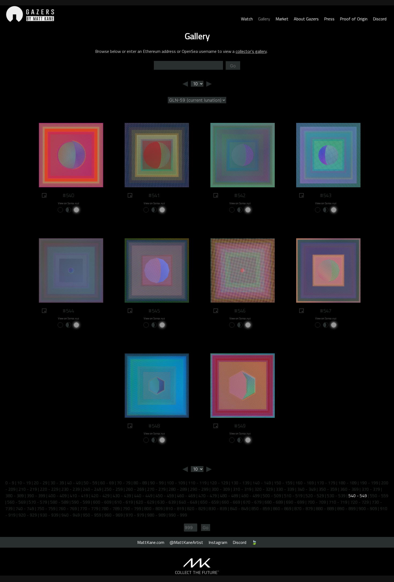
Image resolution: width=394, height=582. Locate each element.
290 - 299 (199, 489)
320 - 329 (263, 489)
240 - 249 (92, 489)
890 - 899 (346, 508)
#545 (154, 310)
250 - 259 (113, 489)
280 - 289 (178, 489)
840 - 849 (239, 508)
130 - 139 (240, 482)
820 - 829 (196, 508)
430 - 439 (122, 495)
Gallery (264, 19)
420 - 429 (100, 495)
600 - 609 (102, 502)
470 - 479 (207, 495)
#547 (325, 310)
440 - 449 (143, 495)
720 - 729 (359, 502)
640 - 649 (188, 502)
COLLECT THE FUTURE (197, 572)
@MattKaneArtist (186, 542)
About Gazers (306, 19)
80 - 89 (140, 482)
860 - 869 (282, 508)
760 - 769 (67, 508)
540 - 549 (357, 495)
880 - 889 (325, 508)
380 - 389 (14, 495)
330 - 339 (285, 489)
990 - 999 (178, 515)
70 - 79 (124, 482)
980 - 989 (156, 515)
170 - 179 (326, 482)
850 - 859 (260, 508)
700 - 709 (316, 502)
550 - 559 (379, 495)
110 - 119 (197, 482)
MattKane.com (150, 542)
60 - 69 (107, 482)
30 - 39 (57, 482)
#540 (68, 195)
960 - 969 (113, 515)
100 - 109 (176, 482)
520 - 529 (315, 495)
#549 (240, 426)
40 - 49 (74, 482)
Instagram (218, 542)
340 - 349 (306, 489)
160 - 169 (304, 482)
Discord (379, 19)
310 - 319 (242, 489)
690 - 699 (295, 502)
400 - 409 (57, 495)
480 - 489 (229, 495)
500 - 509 (272, 495)
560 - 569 (16, 502)
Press (329, 19)
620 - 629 (145, 502)
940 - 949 (70, 515)
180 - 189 (347, 482)
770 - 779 (89, 508)
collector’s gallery (251, 51)
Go (233, 65)
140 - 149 (261, 482)
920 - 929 (27, 515)
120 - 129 (219, 482)
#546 (240, 310)
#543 (325, 195)
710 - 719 (338, 502)
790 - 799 (132, 508)
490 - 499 (250, 495)
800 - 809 (153, 508)
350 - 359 (328, 489)
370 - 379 (371, 489)
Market (282, 19)
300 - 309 (220, 489)
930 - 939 (49, 515)
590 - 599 (81, 502)
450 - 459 (164, 495)
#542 (240, 195)
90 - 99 (157, 482)
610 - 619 (123, 502)
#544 (68, 310)
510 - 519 (293, 495)
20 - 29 (40, 482)
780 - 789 (110, 508)
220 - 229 (49, 489)
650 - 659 (209, 502)
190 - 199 (369, 482)
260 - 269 (135, 489)
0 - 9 (9, 482)
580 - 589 (59, 502)
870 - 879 (303, 508)
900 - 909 (368, 508)
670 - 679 (252, 502)
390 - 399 (36, 495)
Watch (247, 19)
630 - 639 (166, 502)
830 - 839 (218, 508)
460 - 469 (186, 495)
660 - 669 (231, 502)
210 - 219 (27, 489)
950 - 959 (92, 515)
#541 (154, 195)
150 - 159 (283, 482)
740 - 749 (25, 508)
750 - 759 (46, 508)
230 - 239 (70, 489)
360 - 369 (349, 489)
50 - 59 (90, 482)
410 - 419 (79, 495)
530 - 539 (336, 495)
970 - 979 (135, 515)
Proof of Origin (353, 19)
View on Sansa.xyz (68, 203)
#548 (154, 426)
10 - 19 (24, 482)
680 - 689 (274, 502)
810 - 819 (175, 508)
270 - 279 (156, 489)
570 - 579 (38, 502)
